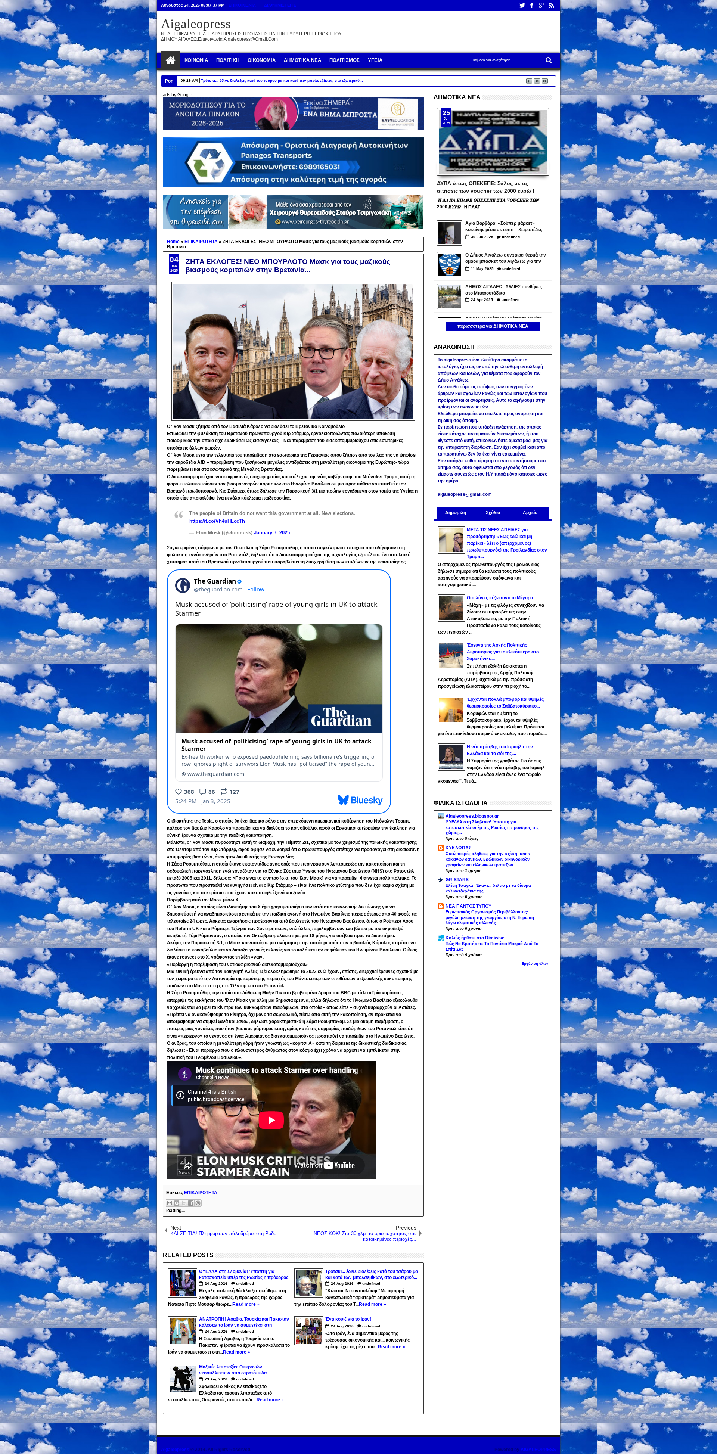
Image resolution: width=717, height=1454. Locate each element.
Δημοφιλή (455, 512)
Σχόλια (493, 512)
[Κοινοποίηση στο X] (183, 1203)
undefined (245, 1283)
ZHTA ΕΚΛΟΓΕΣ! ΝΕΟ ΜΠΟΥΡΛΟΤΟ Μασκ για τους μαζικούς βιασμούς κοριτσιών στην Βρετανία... (288, 266)
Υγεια (375, 60)
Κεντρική (170, 60)
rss (551, 5)
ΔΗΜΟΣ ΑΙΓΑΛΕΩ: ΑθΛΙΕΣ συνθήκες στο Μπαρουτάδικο (503, 290)
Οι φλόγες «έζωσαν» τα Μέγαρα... (501, 597)
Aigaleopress (196, 23)
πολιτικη (227, 60)
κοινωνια (196, 60)
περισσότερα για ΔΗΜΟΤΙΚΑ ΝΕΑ (492, 326)
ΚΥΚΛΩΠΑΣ (458, 848)
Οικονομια (262, 60)
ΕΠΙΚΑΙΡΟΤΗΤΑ (200, 1192)
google (541, 5)
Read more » (246, 1304)
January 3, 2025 (272, 532)
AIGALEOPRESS (538, 1449)
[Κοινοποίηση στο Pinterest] (198, 1203)
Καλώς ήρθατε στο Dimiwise (475, 938)
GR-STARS (457, 879)
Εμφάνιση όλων (535, 964)
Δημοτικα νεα (302, 60)
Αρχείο (530, 512)
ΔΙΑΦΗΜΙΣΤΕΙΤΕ (280, 5)
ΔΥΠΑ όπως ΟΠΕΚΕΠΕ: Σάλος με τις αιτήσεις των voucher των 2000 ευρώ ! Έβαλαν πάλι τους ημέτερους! (485, 186)
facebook (532, 5)
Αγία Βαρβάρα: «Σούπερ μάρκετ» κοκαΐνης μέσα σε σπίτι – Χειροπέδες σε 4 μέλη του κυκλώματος (503, 227)
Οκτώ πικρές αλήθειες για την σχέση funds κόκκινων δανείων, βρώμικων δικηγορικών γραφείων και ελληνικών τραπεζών (488, 859)
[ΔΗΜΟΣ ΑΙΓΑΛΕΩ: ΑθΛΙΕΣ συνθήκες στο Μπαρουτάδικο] (449, 296)
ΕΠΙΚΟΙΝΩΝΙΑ (242, 5)
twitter (522, 5)
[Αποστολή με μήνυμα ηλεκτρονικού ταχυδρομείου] (169, 1203)
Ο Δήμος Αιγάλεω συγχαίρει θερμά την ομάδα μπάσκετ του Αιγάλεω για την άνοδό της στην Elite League (505, 258)
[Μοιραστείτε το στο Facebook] (191, 1203)
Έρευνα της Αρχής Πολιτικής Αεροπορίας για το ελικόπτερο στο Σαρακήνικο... (503, 652)
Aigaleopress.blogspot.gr (472, 816)
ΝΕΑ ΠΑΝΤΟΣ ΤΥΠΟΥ (468, 906)
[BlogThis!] (176, 1203)
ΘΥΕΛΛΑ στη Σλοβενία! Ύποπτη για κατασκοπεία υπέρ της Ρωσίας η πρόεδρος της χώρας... (492, 827)
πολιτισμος (344, 60)
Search (548, 60)
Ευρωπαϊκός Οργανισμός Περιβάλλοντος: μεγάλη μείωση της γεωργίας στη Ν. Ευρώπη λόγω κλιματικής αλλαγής (490, 917)
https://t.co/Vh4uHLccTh (217, 521)
